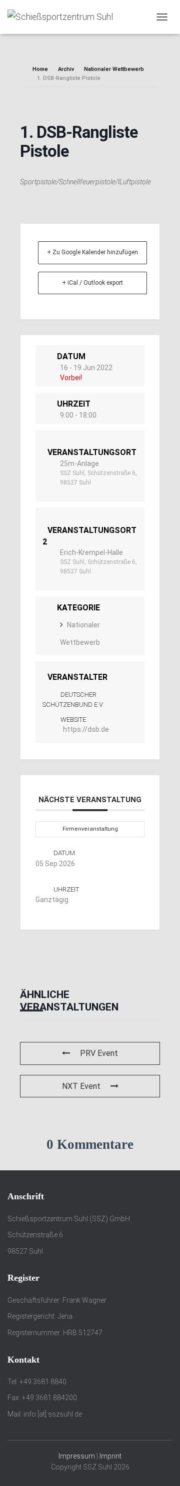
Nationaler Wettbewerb (114, 69)
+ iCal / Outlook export (92, 282)
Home (41, 69)
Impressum (76, 1456)
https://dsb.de (86, 729)
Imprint (111, 1456)
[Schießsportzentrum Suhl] (64, 16)
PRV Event (99, 1053)
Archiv (66, 69)
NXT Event (81, 1086)
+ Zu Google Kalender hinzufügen (92, 252)
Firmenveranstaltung (90, 829)
